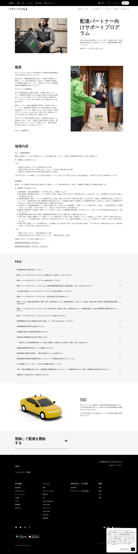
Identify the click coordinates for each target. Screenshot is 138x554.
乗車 (18, 3)
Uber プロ (108, 9)
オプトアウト (125, 549)
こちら (114, 543)
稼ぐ (23, 3)
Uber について (48, 3)
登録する (125, 3)
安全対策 (116, 9)
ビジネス (30, 3)
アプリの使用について (96, 9)
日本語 (108, 527)
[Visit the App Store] (34, 537)
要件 (86, 9)
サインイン (116, 3)
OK (133, 549)
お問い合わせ (125, 9)
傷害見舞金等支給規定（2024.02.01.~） (28, 243)
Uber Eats (38, 3)
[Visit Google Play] (21, 537)
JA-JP (102, 3)
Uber (11, 3)
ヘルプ (109, 3)
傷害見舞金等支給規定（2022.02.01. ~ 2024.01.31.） (32, 246)
